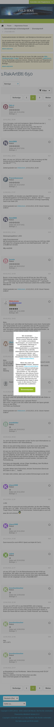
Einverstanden (27, 390)
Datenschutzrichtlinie (27, 358)
